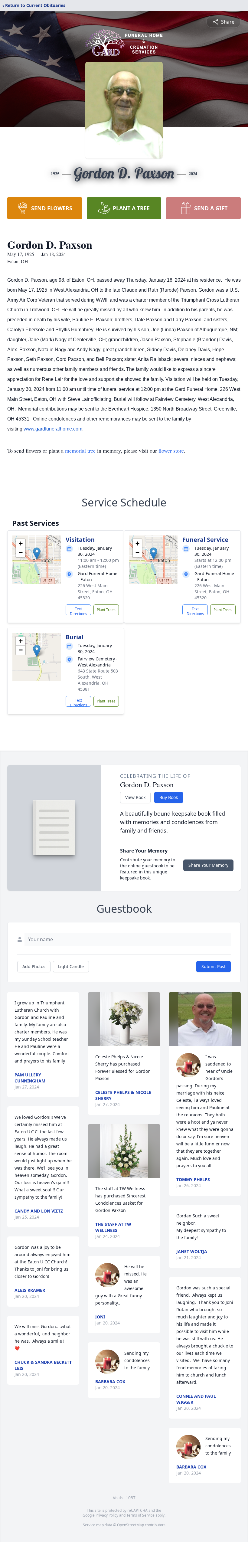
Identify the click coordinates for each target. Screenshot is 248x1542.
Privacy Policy (107, 1515)
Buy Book (168, 797)
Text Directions (78, 610)
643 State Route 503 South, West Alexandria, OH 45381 (98, 680)
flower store (171, 450)
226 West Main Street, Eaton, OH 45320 (95, 592)
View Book (135, 797)
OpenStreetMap (130, 1524)
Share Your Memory (208, 865)
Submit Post (213, 966)
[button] (37, 553)
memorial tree (80, 450)
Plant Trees (106, 609)
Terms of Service (140, 1515)
